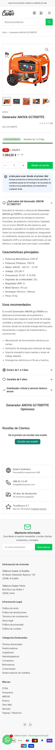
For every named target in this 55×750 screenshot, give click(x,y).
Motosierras (8, 664)
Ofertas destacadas (12, 644)
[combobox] (27, 22)
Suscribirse (43, 547)
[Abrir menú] (49, 13)
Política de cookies (11, 628)
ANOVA (6, 696)
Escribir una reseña (27, 441)
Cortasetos (8, 660)
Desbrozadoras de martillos (16, 672)
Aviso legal (7, 620)
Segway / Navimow (12, 712)
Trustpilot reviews (38, 509)
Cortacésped (8, 668)
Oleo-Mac (7, 704)
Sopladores (8, 652)
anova (5, 112)
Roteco (6, 700)
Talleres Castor (20, 735)
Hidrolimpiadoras (10, 656)
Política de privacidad (12, 624)
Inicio (4, 32)
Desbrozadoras (10, 648)
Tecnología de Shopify (38, 735)
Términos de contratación (15, 616)
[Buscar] (49, 22)
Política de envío (10, 608)
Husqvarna (7, 692)
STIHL (5, 688)
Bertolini (6, 708)
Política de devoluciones (14, 612)
